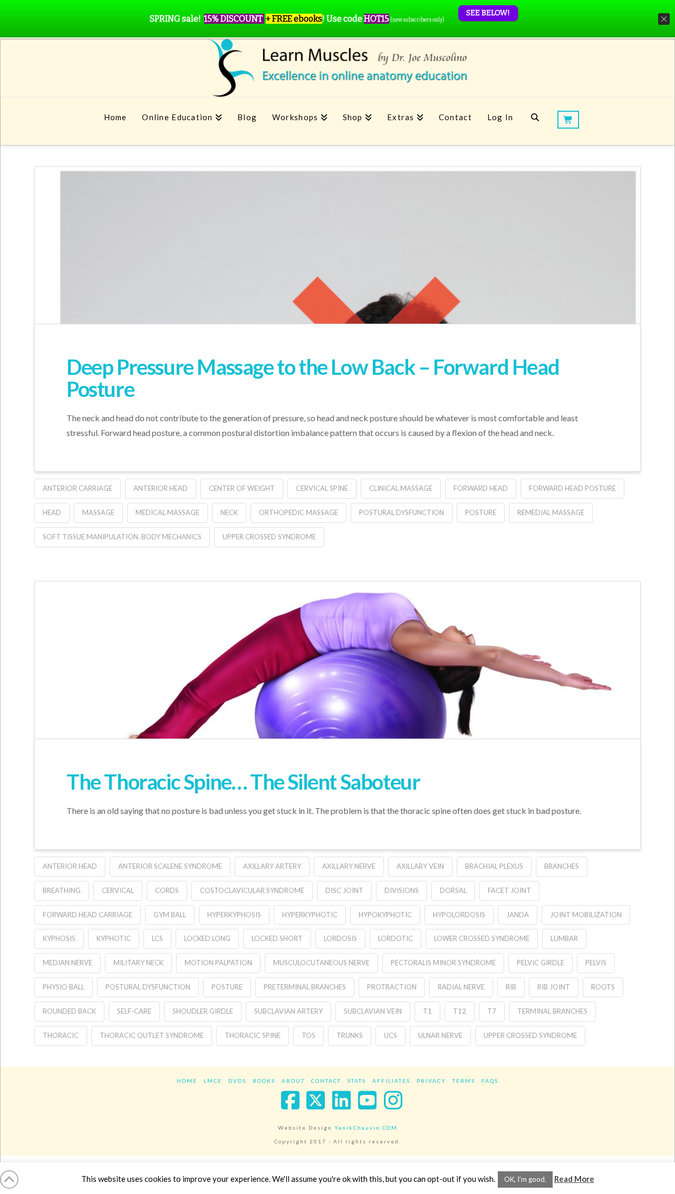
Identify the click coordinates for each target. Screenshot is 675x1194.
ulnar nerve (440, 1035)
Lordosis (340, 938)
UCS (390, 1035)
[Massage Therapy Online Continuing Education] (337, 67)
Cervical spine (322, 488)
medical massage (167, 512)
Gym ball (169, 914)
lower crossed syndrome (481, 938)
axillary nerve (348, 866)
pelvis (595, 962)
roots (603, 987)
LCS (157, 938)
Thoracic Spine (253, 1035)
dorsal (453, 890)
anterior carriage (77, 488)
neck (229, 512)
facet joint (509, 890)
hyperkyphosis (234, 914)
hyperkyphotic (310, 914)
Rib (511, 987)
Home (187, 1080)
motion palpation (218, 962)
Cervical (118, 890)
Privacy (431, 1080)
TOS (308, 1035)
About (293, 1080)
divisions (401, 890)
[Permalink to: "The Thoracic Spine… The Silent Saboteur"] (337, 707)
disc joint (344, 890)
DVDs (237, 1080)
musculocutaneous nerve (321, 962)
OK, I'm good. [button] (525, 1179)
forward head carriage (87, 914)
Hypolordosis (459, 914)
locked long (207, 938)
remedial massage (550, 512)
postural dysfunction (401, 512)
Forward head (481, 488)
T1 (427, 1011)
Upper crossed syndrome (269, 536)
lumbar (564, 938)
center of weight (242, 488)
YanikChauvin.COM (366, 1127)
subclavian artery (288, 1011)
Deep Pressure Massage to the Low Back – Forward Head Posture (312, 378)
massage (98, 512)
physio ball (63, 987)
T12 (459, 1011)
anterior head (160, 488)
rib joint (553, 987)
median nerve (67, 962)
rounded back (69, 1011)
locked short (277, 938)
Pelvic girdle (540, 962)
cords (167, 890)
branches (561, 866)
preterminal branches (305, 987)
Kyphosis (59, 938)
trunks (349, 1035)
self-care (134, 1011)
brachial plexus (494, 866)
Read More (574, 1178)
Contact (326, 1080)
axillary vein (420, 866)
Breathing (62, 890)
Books (264, 1080)
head (52, 512)
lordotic (395, 938)
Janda (517, 914)
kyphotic (114, 938)
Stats (357, 1080)
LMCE (213, 1080)
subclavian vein (373, 1011)
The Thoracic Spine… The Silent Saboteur (243, 781)
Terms (463, 1080)
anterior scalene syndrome (170, 866)
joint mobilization (586, 914)
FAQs (489, 1080)
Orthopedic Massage (298, 512)
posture (480, 512)
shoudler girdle (202, 1011)
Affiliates (391, 1080)
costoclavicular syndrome (252, 890)
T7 (491, 1011)
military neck (138, 962)
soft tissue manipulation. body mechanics (122, 536)
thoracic (61, 1035)
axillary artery (272, 866)
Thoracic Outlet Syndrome (152, 1035)
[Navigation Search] (534, 121)
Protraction (392, 987)
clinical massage (400, 488)
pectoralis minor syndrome (443, 962)
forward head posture (572, 488)
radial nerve (461, 987)
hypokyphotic (385, 914)
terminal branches (552, 1011)
